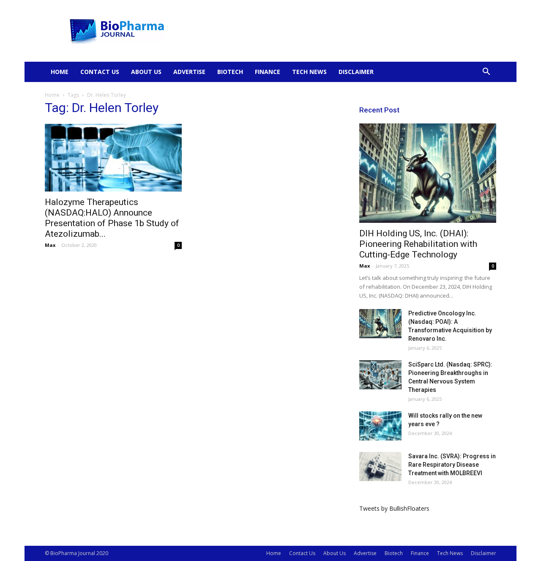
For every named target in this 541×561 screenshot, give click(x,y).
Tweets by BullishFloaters (394, 508)
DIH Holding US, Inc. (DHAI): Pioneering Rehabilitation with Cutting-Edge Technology (418, 244)
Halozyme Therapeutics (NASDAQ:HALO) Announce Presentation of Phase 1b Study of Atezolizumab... (112, 218)
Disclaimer (356, 72)
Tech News (309, 72)
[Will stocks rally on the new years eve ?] (380, 426)
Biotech (230, 72)
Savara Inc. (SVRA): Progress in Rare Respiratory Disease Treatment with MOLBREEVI (452, 464)
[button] (486, 72)
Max (50, 245)
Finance (267, 72)
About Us (146, 72)
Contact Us (99, 72)
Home (59, 72)
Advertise (189, 72)
